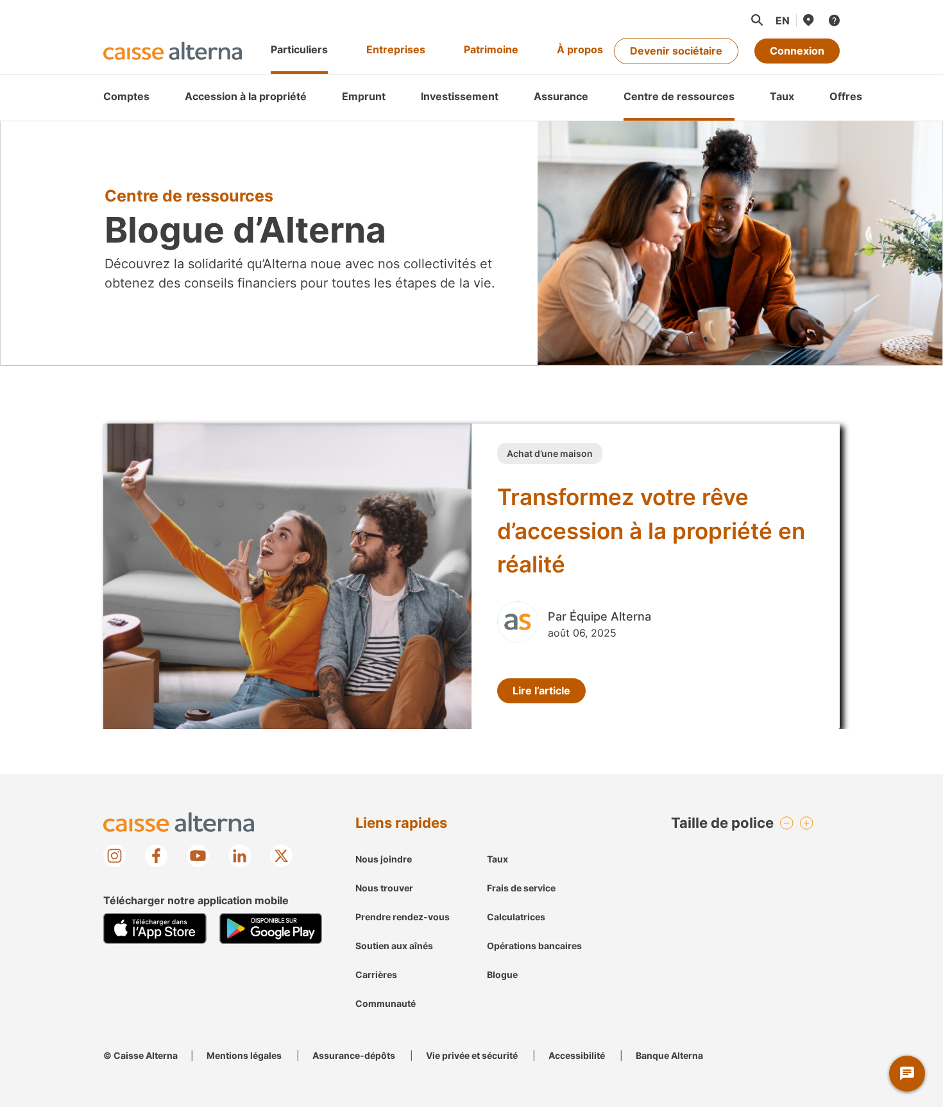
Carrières (376, 974)
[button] (756, 20)
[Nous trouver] (807, 20)
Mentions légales (244, 1055)
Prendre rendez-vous (402, 916)
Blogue (502, 974)
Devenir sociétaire (676, 50)
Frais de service (521, 887)
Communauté (385, 1003)
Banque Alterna (669, 1055)
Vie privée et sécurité (472, 1055)
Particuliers (299, 49)
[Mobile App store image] (155, 928)
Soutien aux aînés (394, 945)
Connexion (797, 50)
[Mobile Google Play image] (271, 928)
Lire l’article (541, 690)
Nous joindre (383, 859)
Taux (497, 859)
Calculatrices (516, 916)
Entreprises (395, 49)
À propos (580, 49)
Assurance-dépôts (353, 1055)
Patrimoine (491, 49)
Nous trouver (384, 887)
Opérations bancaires (534, 945)
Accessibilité (576, 1055)
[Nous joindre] (833, 20)
